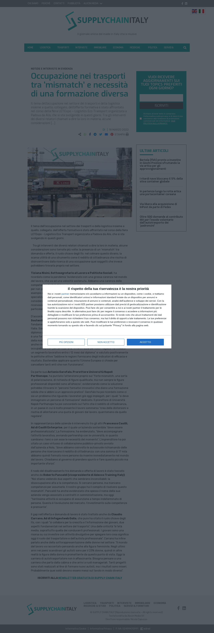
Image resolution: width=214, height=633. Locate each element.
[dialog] (107, 316)
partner (65, 294)
